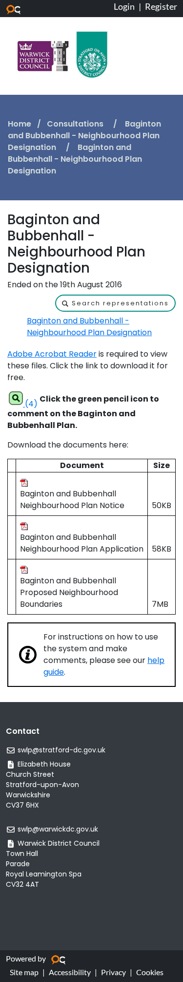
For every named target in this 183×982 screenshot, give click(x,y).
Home (19, 123)
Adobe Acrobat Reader (52, 354)
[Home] (62, 54)
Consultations (76, 123)
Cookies (149, 972)
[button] (115, 303)
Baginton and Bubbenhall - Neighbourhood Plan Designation (84, 135)
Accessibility (70, 972)
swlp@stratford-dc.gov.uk (61, 750)
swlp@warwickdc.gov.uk (58, 829)
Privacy (113, 972)
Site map (24, 972)
